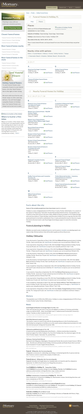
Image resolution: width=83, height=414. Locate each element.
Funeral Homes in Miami (8, 63)
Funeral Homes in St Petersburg (10, 52)
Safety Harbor (58, 53)
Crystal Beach (37, 53)
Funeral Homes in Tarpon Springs (11, 40)
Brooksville (61, 56)
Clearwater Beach (34, 56)
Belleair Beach (52, 56)
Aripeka (43, 56)
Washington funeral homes (46, 405)
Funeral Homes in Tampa (9, 49)
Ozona (51, 53)
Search (77, 7)
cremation (64, 230)
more (17, 133)
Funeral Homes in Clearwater (10, 54)
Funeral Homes (51, 7)
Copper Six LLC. (41, 411)
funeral (49, 230)
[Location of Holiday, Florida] (63, 27)
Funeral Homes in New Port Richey (11, 37)
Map (32, 21)
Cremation (62, 7)
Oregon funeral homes (33, 407)
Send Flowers (49, 72)
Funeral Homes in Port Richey (10, 42)
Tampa (66, 53)
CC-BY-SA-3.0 (63, 29)
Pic (55, 29)
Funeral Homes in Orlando (9, 68)
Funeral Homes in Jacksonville (10, 65)
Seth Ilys (59, 29)
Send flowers (48, 242)
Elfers (29, 53)
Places (41, 21)
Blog (70, 7)
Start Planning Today (13, 28)
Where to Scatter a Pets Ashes (11, 118)
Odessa (45, 53)
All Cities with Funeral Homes (48, 407)
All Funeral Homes (41, 408)
